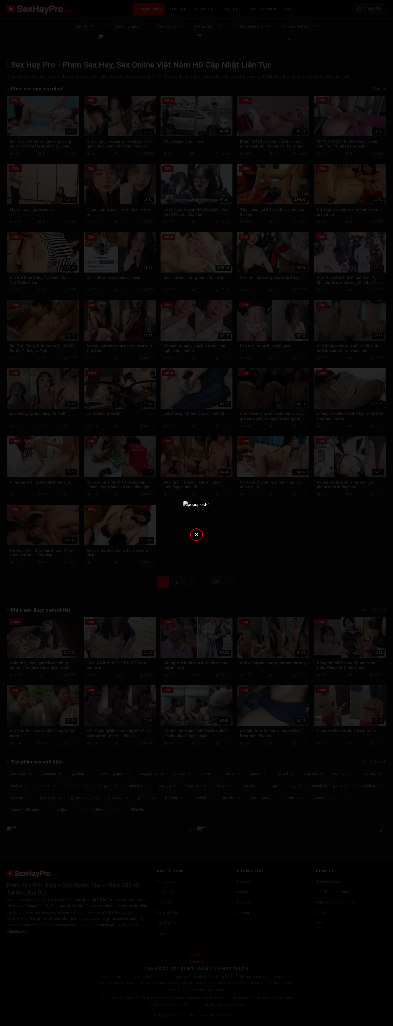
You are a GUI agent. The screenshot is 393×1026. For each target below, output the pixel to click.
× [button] (196, 534)
